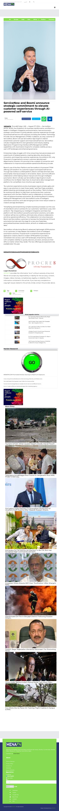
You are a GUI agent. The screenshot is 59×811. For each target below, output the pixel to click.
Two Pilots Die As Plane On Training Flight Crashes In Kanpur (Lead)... (30, 708)
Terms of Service (10, 761)
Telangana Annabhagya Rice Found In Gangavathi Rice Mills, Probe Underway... (30, 476)
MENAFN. (14, 806)
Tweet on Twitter (36, 118)
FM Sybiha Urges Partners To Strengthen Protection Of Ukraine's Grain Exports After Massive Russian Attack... (27, 509)
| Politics (42, 19)
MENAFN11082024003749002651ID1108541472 (21, 252)
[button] (29, 2)
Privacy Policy (9, 763)
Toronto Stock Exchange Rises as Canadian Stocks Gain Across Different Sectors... (23, 383)
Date (6, 118)
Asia (29, 19)
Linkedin (14, 799)
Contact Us (9, 765)
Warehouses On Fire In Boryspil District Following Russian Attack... (29, 617)
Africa (35, 19)
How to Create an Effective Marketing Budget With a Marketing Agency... (21, 386)
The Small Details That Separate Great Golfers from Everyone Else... (19, 381)
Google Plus (15, 794)
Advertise (8, 768)
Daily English (10, 776)
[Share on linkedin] (49, 119)
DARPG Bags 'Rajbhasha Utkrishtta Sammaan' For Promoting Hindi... (30, 650)
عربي (25, 2)
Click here (16, 753)
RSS (13, 801)
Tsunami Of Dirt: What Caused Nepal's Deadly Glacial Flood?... (30, 444)
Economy (51, 19)
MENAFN (7, 126)
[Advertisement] (30, 13)
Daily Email (15, 797)
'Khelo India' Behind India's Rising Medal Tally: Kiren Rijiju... (29, 682)
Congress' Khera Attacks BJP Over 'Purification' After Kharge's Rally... (30, 584)
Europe (16, 19)
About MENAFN (10, 770)
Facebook (14, 790)
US (8, 19)
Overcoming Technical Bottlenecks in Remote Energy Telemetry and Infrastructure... (23, 378)
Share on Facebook (26, 118)
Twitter (14, 792)
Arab (23, 19)
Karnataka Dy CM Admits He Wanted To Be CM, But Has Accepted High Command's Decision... (28, 551)
